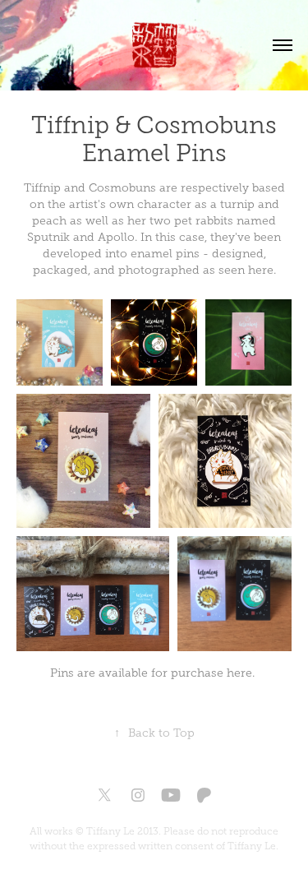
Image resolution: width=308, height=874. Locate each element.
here (239, 673)
